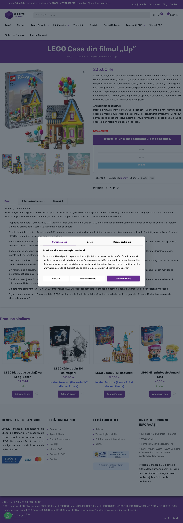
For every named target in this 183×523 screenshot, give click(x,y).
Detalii (90, 242)
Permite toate (123, 278)
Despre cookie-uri (122, 242)
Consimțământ (59, 242)
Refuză (56, 278)
